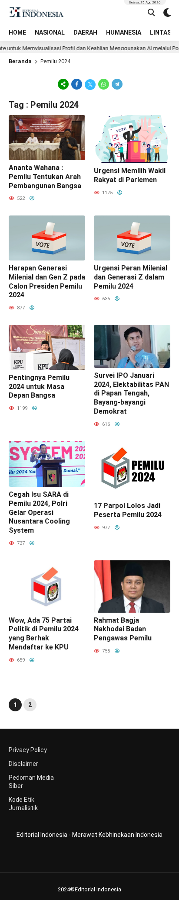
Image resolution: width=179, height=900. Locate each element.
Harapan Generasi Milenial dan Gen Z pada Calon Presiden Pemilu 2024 (47, 281)
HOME (17, 32)
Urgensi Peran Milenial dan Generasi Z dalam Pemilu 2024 (130, 277)
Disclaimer (23, 763)
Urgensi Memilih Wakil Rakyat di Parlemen (130, 175)
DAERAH (85, 32)
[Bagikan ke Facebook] (76, 83)
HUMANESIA (123, 32)
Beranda (20, 61)
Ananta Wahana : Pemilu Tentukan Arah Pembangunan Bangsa (45, 177)
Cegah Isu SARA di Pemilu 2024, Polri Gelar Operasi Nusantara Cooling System (39, 512)
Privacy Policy (28, 749)
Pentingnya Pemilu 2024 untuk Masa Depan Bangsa (39, 386)
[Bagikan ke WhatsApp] (103, 83)
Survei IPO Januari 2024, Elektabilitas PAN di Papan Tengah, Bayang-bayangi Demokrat (131, 393)
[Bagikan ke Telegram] (116, 83)
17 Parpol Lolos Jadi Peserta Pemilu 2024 (128, 510)
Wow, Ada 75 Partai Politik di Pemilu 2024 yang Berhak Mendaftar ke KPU (44, 633)
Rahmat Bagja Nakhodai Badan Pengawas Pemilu (123, 629)
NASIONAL (50, 32)
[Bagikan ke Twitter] (90, 83)
